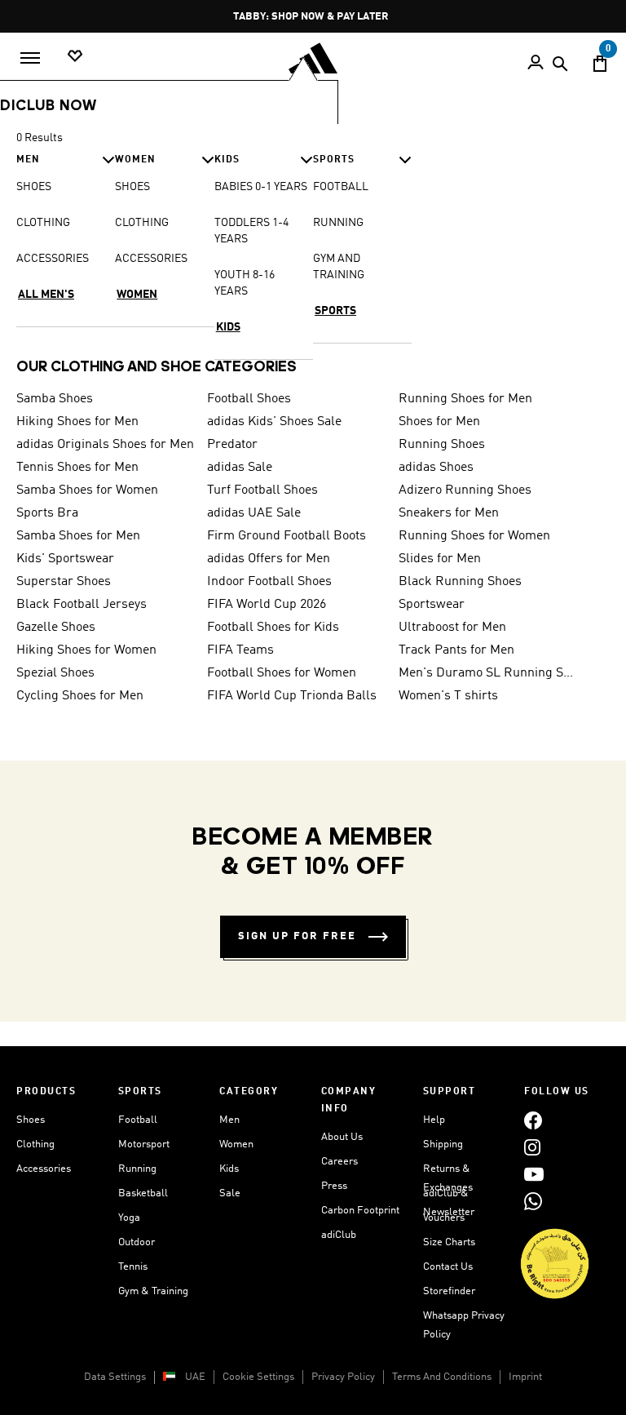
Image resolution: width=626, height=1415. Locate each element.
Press (334, 1186)
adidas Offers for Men (268, 559)
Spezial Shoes (55, 673)
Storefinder (449, 1291)
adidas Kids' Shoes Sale (274, 421)
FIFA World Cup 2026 (266, 604)
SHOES (33, 187)
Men (229, 1120)
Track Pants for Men (456, 650)
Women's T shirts (448, 696)
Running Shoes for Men (465, 399)
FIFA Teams (240, 650)
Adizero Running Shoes (465, 490)
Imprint (525, 1377)
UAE (195, 1377)
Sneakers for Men (449, 513)
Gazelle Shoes (55, 627)
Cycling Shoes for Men (79, 696)
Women (236, 1144)
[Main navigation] (30, 58)
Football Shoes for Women (281, 673)
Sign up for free (297, 936)
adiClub (338, 1235)
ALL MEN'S (46, 294)
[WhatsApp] (533, 1200)
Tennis (133, 1267)
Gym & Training (153, 1291)
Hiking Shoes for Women (86, 650)
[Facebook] (533, 1120)
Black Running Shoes (460, 581)
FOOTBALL (340, 187)
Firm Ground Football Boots (286, 536)
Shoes (30, 1120)
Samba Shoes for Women (87, 490)
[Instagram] (532, 1147)
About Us (342, 1137)
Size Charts (449, 1242)
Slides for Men (440, 559)
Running (137, 1169)
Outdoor (136, 1242)
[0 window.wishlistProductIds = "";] (75, 57)
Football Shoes (249, 399)
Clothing (35, 1144)
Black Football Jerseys (81, 604)
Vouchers (444, 1218)
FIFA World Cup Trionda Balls (292, 696)
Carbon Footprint (360, 1210)
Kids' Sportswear (65, 559)
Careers (339, 1161)
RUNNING (338, 222)
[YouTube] (534, 1174)
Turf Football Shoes (262, 490)
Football (137, 1120)
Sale (229, 1193)
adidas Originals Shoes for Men (105, 444)
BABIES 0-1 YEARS (260, 187)
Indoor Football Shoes (269, 581)
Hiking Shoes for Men (77, 421)
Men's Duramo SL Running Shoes (487, 673)
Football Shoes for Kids (273, 627)
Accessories (43, 1169)
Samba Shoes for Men (78, 536)
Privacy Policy (343, 1377)
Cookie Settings (258, 1377)
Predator (232, 444)
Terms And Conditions (442, 1377)
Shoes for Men (439, 421)
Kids (229, 1169)
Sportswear (432, 604)
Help (434, 1120)
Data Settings (115, 1377)
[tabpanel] (313, 242)
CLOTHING (43, 222)
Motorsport (144, 1144)
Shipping (443, 1144)
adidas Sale (239, 467)
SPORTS (335, 311)
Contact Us (448, 1267)
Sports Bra (47, 513)
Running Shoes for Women (474, 536)
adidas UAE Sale (254, 513)
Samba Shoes (54, 399)
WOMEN (137, 294)
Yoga (129, 1218)
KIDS (228, 327)
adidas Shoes (436, 467)
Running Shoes (442, 444)
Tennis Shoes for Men (77, 467)
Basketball (143, 1193)
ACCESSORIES (52, 258)
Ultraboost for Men (452, 627)
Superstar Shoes (63, 581)
